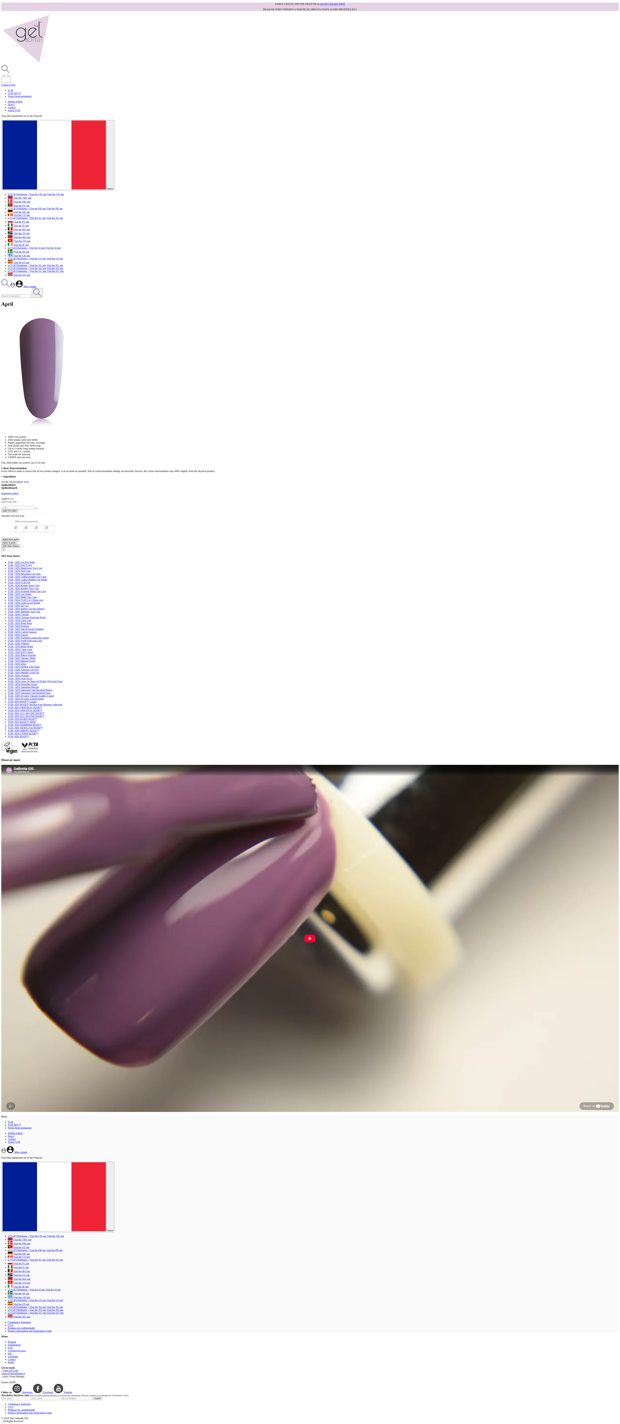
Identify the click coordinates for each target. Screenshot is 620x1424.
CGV (10, 1325)
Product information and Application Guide (30, 1331)
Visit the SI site (53, 248)
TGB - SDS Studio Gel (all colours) (26, 608)
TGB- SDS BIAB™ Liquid (22, 701)
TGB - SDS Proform (18, 626)
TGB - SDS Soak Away (20, 678)
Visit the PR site (54, 208)
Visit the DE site (21, 212)
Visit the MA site (21, 237)
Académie (13, 1356)
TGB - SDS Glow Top (19, 620)
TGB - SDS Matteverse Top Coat (25, 568)
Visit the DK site (21, 201)
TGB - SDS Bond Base (20, 623)
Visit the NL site (54, 265)
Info (10, 1353)
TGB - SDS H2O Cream (20, 652)
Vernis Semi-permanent (19, 96)
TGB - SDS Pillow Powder (22, 655)
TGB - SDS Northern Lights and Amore (28, 637)
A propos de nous (17, 1350)
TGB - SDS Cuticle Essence (22, 632)
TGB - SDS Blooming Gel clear (24, 574)
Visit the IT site (21, 225)
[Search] (5, 286)
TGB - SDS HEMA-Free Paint (24, 666)
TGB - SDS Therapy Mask (22, 658)
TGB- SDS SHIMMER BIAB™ (25, 725)
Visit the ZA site (21, 233)
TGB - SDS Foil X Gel (20, 565)
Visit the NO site (21, 275)
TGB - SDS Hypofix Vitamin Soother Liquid (31, 695)
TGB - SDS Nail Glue (19, 571)
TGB (10, 90)
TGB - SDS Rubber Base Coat (23, 585)
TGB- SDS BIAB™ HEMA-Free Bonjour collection (35, 704)
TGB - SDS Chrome (18, 614)
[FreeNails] (26, 63)
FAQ (10, 1347)
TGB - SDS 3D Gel (18, 605)
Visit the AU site (55, 271)
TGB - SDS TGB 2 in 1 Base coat (25, 600)
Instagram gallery (10, 493)
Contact (12, 107)
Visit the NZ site (54, 268)
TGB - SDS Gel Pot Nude (21, 562)
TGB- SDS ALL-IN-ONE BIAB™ (26, 713)
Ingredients (8, 476)
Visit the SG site (54, 218)
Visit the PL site (21, 221)
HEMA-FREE (15, 101)
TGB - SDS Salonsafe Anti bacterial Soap (29, 693)
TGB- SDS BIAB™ (18, 736)
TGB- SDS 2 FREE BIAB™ (23, 733)
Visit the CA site (21, 215)
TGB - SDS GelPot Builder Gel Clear (27, 576)
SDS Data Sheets (11, 546)
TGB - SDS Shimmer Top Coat (24, 611)
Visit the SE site (21, 251)
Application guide (11, 539)
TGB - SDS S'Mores (18, 643)
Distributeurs (14, 1344)
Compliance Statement (19, 1322)
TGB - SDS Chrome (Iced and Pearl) (27, 617)
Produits (12, 1342)
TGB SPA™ (14, 93)
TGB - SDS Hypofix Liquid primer (26, 698)
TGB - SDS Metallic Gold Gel (23, 672)
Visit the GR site (21, 255)
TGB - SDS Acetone (18, 675)
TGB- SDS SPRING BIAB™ (23, 730)
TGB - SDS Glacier (18, 634)
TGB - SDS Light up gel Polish (24, 603)
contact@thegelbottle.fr (13, 1373)
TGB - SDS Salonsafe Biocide (23, 687)
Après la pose (9, 543)
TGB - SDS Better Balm (20, 646)
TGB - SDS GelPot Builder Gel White (27, 579)
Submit (97, 1398)
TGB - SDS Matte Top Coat (22, 597)
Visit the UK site (55, 194)
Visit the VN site (21, 241)
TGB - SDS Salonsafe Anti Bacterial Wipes (30, 690)
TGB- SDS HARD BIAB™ (22, 719)
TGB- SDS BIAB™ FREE (22, 722)
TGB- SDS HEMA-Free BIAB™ (25, 727)
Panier (11, 1362)
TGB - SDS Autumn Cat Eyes (23, 669)
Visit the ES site (21, 262)
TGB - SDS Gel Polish (19, 594)
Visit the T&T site (22, 198)
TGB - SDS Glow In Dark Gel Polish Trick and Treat (35, 681)
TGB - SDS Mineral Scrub (21, 661)
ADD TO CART (10, 511)
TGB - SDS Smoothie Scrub (22, 684)
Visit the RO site (21, 229)
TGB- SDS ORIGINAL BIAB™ (25, 707)
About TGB (14, 110)
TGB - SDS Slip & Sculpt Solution (26, 629)
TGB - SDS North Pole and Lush (25, 640)
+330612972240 (9, 1370)
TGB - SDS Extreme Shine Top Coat (27, 591)
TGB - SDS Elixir (17, 664)
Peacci (11, 104)
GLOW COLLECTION (332, 4)
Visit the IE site (21, 245)
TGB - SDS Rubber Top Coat (23, 588)
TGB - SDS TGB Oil (19, 582)
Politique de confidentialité (21, 1328)
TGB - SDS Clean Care (20, 649)
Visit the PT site (21, 205)
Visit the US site (54, 258)
